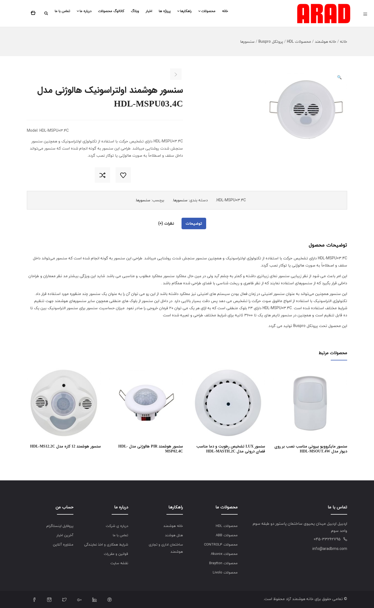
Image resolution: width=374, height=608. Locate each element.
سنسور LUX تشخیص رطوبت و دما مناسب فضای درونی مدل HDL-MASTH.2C (230, 448)
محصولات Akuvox (224, 554)
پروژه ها (165, 11)
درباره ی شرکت (117, 526)
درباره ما (85, 11)
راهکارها (186, 11)
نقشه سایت (119, 563)
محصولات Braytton (223, 563)
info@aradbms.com (329, 548)
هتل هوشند (174, 535)
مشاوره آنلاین (63, 544)
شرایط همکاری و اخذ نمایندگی (106, 544)
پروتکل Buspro (270, 41)
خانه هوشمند (325, 41)
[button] (34, 11)
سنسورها (247, 41)
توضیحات (194, 223)
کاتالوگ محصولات (111, 11)
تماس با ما (62, 11)
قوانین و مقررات (116, 554)
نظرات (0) (166, 223)
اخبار (149, 11)
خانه (225, 11)
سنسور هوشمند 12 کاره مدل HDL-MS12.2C (65, 446)
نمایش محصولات (99, 409)
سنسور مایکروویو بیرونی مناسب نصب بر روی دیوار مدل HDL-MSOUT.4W (310, 448)
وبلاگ (135, 11)
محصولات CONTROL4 (221, 544)
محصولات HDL (299, 41)
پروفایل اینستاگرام (59, 526)
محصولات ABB (227, 535)
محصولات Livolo (225, 572)
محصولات (208, 11)
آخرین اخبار (64, 535)
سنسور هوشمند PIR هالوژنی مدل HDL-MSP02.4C (150, 448)
